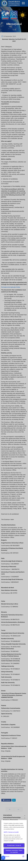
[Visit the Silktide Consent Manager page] (23, 856)
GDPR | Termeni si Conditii (11, 832)
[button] (3, 857)
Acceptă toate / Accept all (14, 845)
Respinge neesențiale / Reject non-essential (14, 851)
